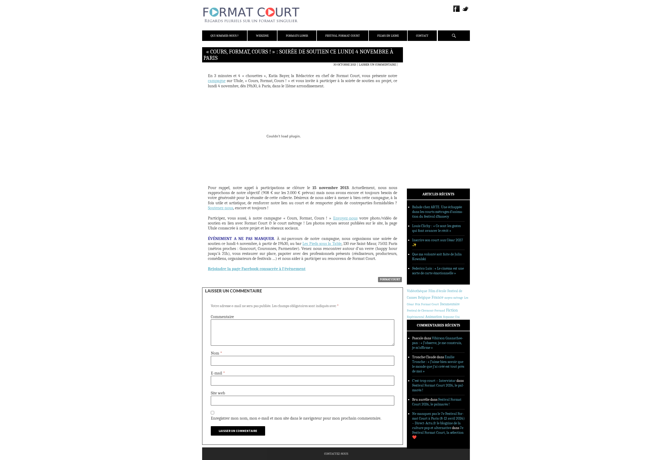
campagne (216, 80)
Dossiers (420, 114)
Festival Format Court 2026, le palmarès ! (436, 401)
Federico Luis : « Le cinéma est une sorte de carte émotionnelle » (438, 270)
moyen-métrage (453, 297)
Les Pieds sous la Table (321, 243)
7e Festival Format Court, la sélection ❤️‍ (438, 433)
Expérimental (415, 317)
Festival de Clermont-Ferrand (426, 310)
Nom (216, 353)
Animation (433, 316)
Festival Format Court (342, 36)
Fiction (452, 310)
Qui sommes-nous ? (225, 36)
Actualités (422, 100)
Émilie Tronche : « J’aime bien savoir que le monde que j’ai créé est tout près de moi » (438, 364)
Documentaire (450, 304)
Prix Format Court (427, 304)
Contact (422, 36)
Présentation (424, 64)
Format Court (390, 279)
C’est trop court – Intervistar (434, 380)
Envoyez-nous (345, 218)
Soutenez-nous (220, 208)
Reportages (422, 128)
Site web (218, 393)
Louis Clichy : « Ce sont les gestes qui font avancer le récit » (436, 228)
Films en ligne (388, 36)
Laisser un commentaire (377, 64)
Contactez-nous (336, 454)
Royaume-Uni (451, 317)
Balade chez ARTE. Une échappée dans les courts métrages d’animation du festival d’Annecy (437, 212)
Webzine (262, 36)
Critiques (421, 107)
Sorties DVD (423, 134)
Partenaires (423, 84)
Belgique (424, 297)
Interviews (422, 121)
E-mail (218, 373)
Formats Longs (297, 36)
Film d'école (437, 291)
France (437, 297)
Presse (418, 77)
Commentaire (222, 316)
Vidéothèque (417, 291)
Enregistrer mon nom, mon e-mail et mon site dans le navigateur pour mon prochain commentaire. (296, 418)
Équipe (419, 70)
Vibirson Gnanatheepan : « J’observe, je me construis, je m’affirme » (437, 343)
